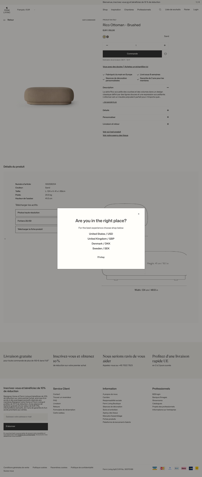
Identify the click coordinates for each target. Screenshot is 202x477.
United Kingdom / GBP (101, 239)
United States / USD (101, 234)
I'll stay (101, 257)
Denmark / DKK (101, 244)
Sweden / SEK (100, 248)
